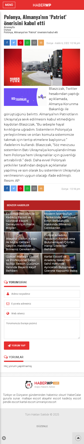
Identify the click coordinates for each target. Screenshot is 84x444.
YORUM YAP (18, 345)
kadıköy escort (71, 398)
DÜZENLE (42, 426)
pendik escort (11, 402)
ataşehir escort (51, 398)
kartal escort (28, 402)
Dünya (7, 29)
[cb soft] (25, 105)
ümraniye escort (46, 402)
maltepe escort (31, 398)
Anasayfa (9, 27)
